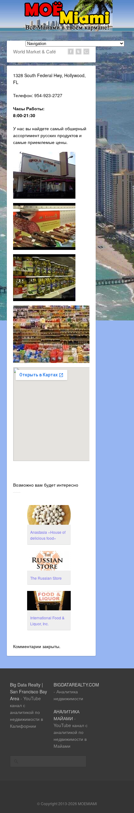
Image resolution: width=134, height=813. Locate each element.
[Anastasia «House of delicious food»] (49, 515)
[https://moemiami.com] (67, 29)
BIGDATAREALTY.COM (76, 685)
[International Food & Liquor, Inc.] (49, 601)
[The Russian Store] (49, 561)
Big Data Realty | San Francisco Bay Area (28, 691)
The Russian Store (46, 578)
